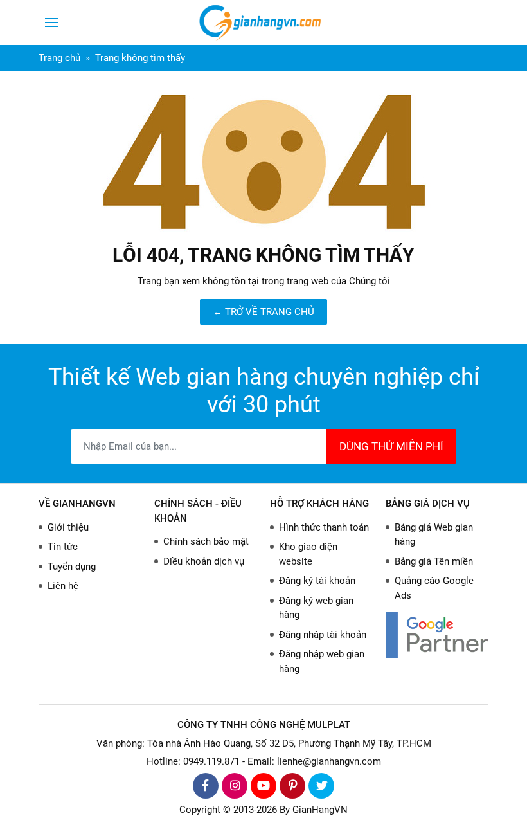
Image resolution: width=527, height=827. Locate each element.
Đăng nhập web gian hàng (321, 661)
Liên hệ (63, 586)
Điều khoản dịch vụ (203, 561)
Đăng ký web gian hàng (316, 608)
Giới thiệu (68, 527)
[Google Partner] (437, 634)
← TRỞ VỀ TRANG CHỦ (263, 312)
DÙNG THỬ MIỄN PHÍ (391, 446)
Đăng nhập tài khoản (322, 635)
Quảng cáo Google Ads (434, 588)
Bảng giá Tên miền (434, 561)
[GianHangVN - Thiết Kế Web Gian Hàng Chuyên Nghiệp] (263, 22)
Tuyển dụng (72, 566)
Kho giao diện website (308, 554)
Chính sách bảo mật (206, 541)
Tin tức (63, 546)
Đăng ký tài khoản (317, 580)
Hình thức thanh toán (324, 527)
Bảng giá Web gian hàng (434, 535)
